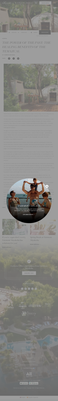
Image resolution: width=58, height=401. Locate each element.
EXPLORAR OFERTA (28, 214)
